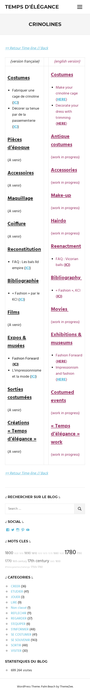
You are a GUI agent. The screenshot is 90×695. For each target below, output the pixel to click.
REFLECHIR (18, 613)
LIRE (14, 602)
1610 (40, 553)
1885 (52, 561)
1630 (61, 553)
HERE (61, 100)
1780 (70, 553)
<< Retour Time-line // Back (26, 48)
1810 (34, 553)
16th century (20, 561)
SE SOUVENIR (20, 640)
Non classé (19, 608)
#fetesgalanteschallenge (17, 567)
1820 (16, 553)
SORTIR (16, 645)
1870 (45, 553)
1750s (34, 567)
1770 (8, 561)
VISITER (16, 651)
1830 (57, 561)
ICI (15, 103)
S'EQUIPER (18, 624)
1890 (27, 553)
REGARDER (19, 618)
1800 (9, 553)
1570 (50, 553)
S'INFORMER (20, 629)
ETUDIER (17, 591)
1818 (21, 553)
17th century (38, 561)
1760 (40, 567)
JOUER (15, 597)
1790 (79, 553)
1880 (56, 553)
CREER (15, 586)
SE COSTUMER (21, 634)
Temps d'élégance (32, 7)
